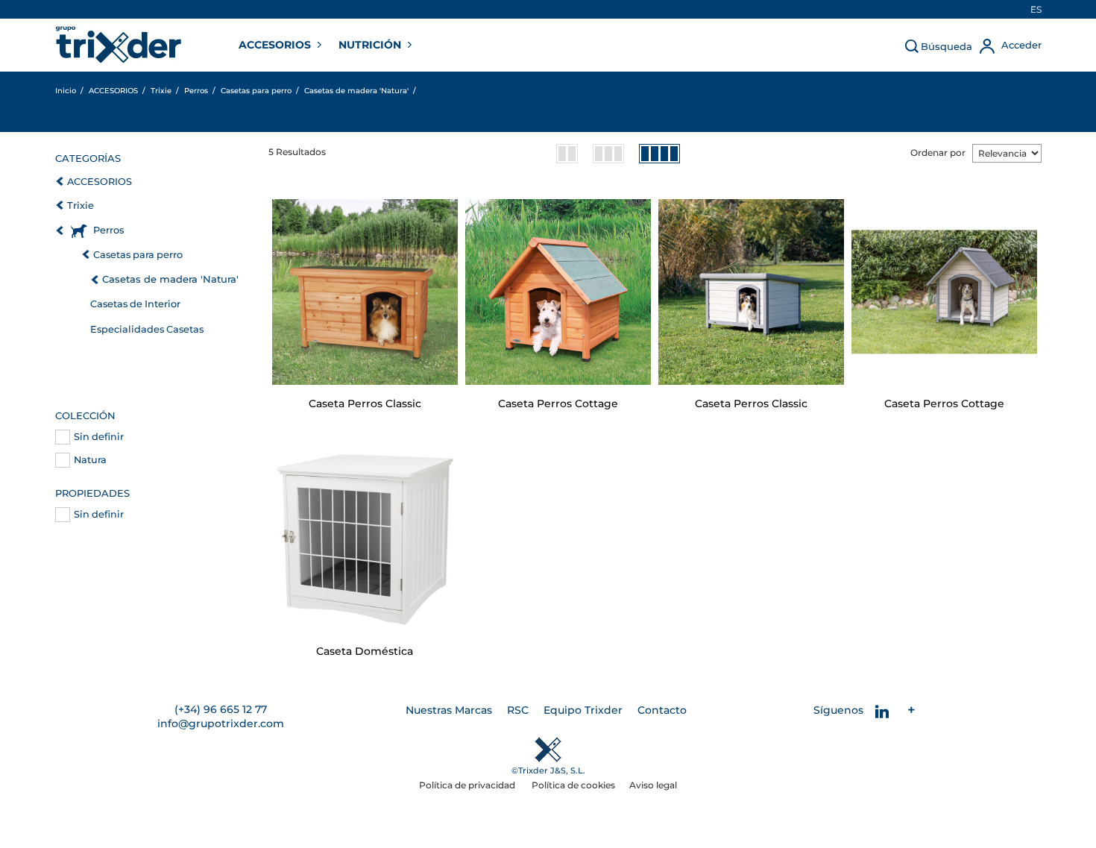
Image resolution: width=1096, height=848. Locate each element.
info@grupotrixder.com (220, 723)
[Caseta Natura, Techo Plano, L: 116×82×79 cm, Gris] (751, 292)
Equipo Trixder (583, 710)
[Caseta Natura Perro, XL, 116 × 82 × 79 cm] (365, 292)
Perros (108, 230)
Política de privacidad (468, 785)
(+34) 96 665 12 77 (220, 709)
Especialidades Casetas (147, 329)
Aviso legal (653, 785)
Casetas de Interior (135, 304)
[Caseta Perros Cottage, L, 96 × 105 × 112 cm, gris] (944, 292)
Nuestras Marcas (449, 710)
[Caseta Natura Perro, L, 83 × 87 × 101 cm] (558, 292)
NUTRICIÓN (371, 44)
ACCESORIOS (276, 44)
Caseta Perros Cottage (558, 403)
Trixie (80, 205)
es (1036, 9)
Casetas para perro (138, 254)
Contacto (662, 710)
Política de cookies (573, 785)
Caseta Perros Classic (365, 403)
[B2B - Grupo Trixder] (118, 44)
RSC (518, 710)
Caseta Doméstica (364, 651)
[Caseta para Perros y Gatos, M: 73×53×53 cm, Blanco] (365, 539)
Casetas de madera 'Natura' (170, 279)
